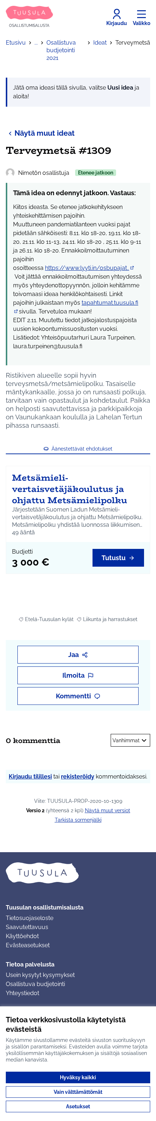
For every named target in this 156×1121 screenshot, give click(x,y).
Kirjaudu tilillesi (30, 776)
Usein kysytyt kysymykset (40, 975)
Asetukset (78, 1106)
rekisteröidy (77, 776)
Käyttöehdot (22, 936)
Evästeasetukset (28, 945)
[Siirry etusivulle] (78, 872)
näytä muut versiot (107, 810)
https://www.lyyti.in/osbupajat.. (90, 267)
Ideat (100, 42)
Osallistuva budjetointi (35, 984)
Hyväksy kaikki (78, 1077)
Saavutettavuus (27, 927)
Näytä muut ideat (45, 133)
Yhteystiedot (22, 993)
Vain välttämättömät (78, 1092)
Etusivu (16, 42)
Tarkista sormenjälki (78, 820)
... (36, 42)
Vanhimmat (126, 740)
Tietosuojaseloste (29, 918)
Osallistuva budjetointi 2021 (61, 50)
